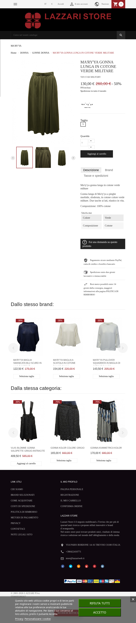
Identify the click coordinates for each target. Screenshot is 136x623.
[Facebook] (62, 566)
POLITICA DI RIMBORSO (24, 512)
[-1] (92, 147)
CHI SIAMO (17, 489)
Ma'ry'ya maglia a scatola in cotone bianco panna (64, 362)
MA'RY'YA (16, 46)
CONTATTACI (18, 529)
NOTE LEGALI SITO (21, 534)
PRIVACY (16, 523)
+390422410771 (73, 551)
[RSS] (78, 566)
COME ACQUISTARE (22, 500)
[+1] (92, 141)
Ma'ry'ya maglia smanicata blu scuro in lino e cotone (27, 362)
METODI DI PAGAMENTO (24, 517)
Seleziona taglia (26, 376)
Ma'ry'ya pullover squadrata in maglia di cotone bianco (106, 362)
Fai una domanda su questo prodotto (99, 244)
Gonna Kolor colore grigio (67, 448)
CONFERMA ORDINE (72, 506)
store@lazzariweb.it (75, 558)
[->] (123, 348)
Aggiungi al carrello (96, 154)
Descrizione (91, 170)
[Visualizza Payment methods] (93, 580)
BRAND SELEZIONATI (22, 495)
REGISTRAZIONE (70, 495)
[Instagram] (102, 566)
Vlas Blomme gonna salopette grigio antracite (28, 449)
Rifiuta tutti (100, 603)
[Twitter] (70, 566)
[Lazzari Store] (68, 20)
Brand (109, 170)
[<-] (13, 348)
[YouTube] (86, 566)
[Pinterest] (94, 566)
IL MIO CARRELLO (71, 500)
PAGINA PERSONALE (72, 489)
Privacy (19, 618)
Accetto (99, 612)
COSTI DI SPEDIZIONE (23, 506)
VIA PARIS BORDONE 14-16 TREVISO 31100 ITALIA (93, 545)
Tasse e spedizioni (96, 175)
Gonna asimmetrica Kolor (106, 448)
